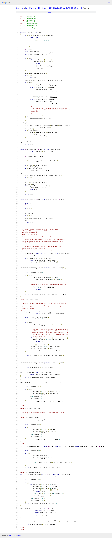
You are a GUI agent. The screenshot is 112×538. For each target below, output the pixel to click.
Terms (19, 535)
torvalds (37, 8)
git (32, 8)
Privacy (14, 535)
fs (82, 8)
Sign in (108, 2)
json (109, 535)
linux (17, 8)
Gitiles (9, 535)
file (49, 12)
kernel (27, 8)
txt (105, 535)
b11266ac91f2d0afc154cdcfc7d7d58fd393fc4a (62, 8)
